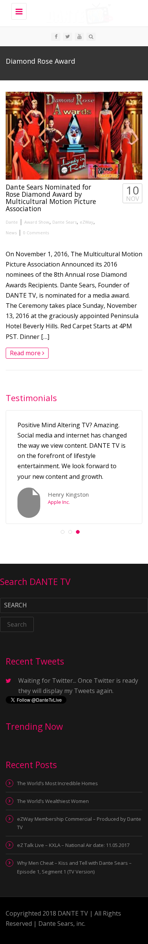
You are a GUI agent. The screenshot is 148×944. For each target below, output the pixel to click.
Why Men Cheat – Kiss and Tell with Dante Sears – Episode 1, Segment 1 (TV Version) (74, 867)
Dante (12, 222)
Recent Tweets (35, 661)
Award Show (36, 222)
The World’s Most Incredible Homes (57, 783)
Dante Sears (64, 222)
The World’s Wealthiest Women (53, 801)
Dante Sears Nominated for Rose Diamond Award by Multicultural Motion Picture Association (51, 197)
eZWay (86, 222)
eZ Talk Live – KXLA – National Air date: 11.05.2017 (73, 845)
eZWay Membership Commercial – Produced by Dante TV (79, 823)
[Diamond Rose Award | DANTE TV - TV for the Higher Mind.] (77, 13)
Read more (26, 353)
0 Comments (36, 232)
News (11, 232)
